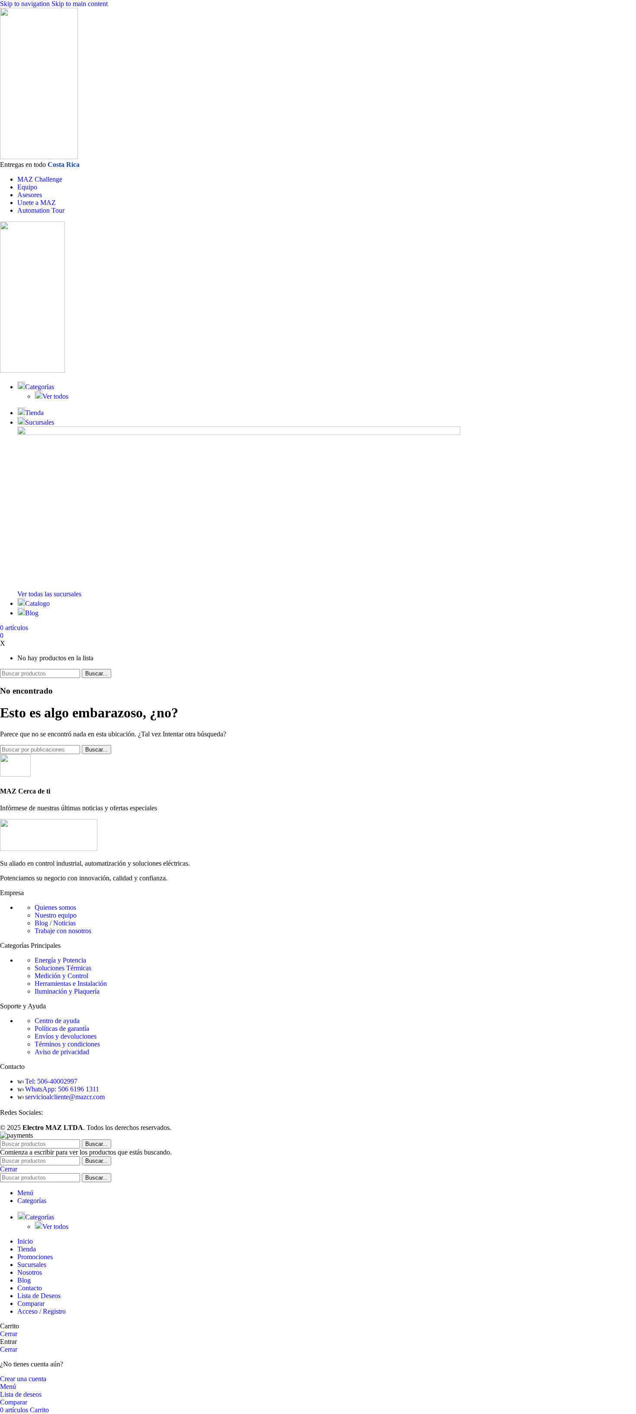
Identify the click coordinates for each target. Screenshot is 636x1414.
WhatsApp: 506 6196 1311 (62, 1089)
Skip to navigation (25, 3)
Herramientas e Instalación (71, 983)
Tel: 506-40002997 (51, 1081)
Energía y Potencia (60, 960)
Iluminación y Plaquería (67, 991)
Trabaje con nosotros (63, 930)
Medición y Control (61, 975)
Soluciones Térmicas (63, 968)
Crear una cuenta (23, 1378)
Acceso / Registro (41, 1311)
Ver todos (55, 396)
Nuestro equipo (56, 915)
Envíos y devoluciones (65, 1036)
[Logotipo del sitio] (39, 156)
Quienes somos (55, 907)
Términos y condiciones (67, 1044)
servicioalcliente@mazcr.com (65, 1096)
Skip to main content (79, 3)
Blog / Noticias (55, 923)
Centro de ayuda (57, 1020)
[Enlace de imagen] (48, 848)
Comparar (31, 1303)
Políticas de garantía (62, 1028)
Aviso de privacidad (62, 1052)
